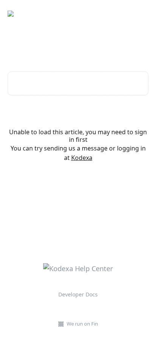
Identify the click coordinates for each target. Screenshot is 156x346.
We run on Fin (82, 323)
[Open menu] (141, 13)
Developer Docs (78, 294)
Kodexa (81, 158)
